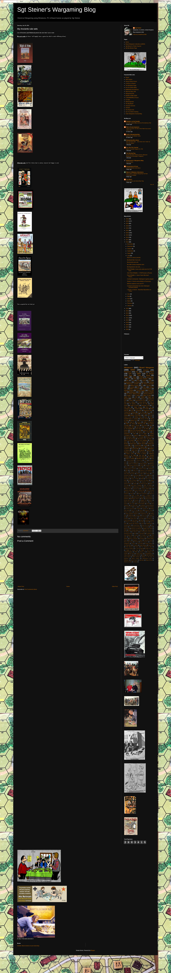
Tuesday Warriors (142, 402)
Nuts (135, 533)
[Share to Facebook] (38, 531)
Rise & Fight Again (128, 541)
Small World (140, 543)
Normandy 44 (129, 437)
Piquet (127, 77)
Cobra (148, 503)
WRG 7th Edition (148, 485)
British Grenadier (128, 501)
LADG (134, 377)
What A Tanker (134, 560)
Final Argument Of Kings (146, 472)
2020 (127, 232)
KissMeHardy (149, 523)
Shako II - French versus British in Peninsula (139, 281)
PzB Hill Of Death (130, 438)
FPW (134, 433)
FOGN (125, 387)
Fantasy (131, 400)
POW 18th (151, 452)
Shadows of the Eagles (135, 415)
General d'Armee (128, 390)
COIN (141, 377)
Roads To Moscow (132, 480)
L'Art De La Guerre (131, 83)
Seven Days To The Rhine (142, 428)
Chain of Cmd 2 (128, 417)
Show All (152, 184)
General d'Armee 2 (148, 393)
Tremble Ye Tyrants (149, 548)
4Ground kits (136, 488)
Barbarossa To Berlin (133, 383)
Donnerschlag (137, 445)
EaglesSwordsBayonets (139, 511)
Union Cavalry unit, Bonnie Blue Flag (135, 181)
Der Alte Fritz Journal (132, 147)
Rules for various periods (134, 257)
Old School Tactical (140, 476)
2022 (127, 228)
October (129, 248)
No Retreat (137, 382)
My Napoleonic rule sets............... (135, 267)
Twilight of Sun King (146, 550)
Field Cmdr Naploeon (139, 447)
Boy (128, 380)
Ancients (146, 370)
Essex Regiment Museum (132, 513)
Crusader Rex (145, 508)
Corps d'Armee (150, 506)
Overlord (136, 535)
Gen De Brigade (144, 413)
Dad (144, 372)
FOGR (144, 380)
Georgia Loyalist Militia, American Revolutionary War (138, 122)
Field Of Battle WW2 (129, 427)
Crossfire (138, 508)
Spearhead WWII (148, 410)
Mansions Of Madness (136, 528)
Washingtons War (138, 486)
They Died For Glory (143, 483)
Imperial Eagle (135, 448)
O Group (137, 395)
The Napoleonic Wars (146, 546)
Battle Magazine (144, 463)
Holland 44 (136, 435)
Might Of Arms (144, 475)
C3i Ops (128, 99)
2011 (127, 317)
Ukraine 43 (142, 551)
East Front (135, 470)
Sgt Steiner (138, 28)
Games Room (133, 518)
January (129, 305)
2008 (127, 324)
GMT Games (129, 79)
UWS (129, 378)
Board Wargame (146, 368)
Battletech (126, 498)
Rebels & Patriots (141, 453)
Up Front (132, 553)
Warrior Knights (135, 558)
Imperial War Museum (134, 523)
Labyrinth (142, 450)
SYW (130, 373)
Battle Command (134, 388)
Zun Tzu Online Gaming (132, 111)
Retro (125, 480)
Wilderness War (141, 423)
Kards (142, 523)
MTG (151, 526)
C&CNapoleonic (144, 501)
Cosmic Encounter (130, 508)
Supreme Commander (147, 481)
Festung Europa (134, 472)
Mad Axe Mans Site (131, 91)
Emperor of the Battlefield (146, 470)
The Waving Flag (130, 153)
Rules (139, 375)
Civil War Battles (140, 503)
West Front (128, 488)
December (130, 244)
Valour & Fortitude (130, 458)
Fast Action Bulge (128, 447)
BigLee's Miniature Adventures (135, 172)
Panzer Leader (130, 453)
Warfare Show (141, 412)
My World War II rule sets (133, 260)
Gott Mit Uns (149, 518)
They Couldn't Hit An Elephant (138, 456)
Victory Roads (139, 553)
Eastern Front (150, 511)
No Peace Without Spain (133, 393)
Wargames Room (128, 486)
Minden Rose (134, 420)
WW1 (138, 387)
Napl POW (149, 450)
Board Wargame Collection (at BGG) (135, 44)
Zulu (153, 458)
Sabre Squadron (144, 541)
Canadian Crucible (149, 465)
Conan (135, 506)
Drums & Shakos (128, 511)
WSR (143, 555)
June (128, 294)
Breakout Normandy (133, 465)
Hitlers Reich (127, 397)
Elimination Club (145, 405)
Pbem (130, 375)
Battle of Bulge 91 (147, 495)
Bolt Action (144, 425)
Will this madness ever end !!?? (135, 283)
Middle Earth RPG (148, 528)
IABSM (142, 397)
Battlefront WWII (128, 496)
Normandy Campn (128, 533)
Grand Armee (127, 520)
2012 (127, 315)
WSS (135, 378)
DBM (151, 425)
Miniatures (128, 368)
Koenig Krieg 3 (144, 435)
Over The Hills (143, 403)
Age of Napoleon (142, 442)
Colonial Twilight (140, 390)
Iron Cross (146, 427)
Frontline (126, 518)
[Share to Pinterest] (40, 531)
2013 (127, 313)
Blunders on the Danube (133, 121)
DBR (127, 470)
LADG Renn (135, 450)
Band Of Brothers (143, 493)
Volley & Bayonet (128, 555)
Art (136, 493)
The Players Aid (130, 109)
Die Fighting (135, 413)
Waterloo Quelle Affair (149, 486)
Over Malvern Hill (128, 535)
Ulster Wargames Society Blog (134, 113)
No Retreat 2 (127, 531)
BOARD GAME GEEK (131, 95)
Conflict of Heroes (134, 405)
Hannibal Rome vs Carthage (131, 418)
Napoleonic (127, 372)
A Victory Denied (130, 460)
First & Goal (144, 515)
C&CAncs (148, 385)
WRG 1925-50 (137, 555)
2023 (127, 226)
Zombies (135, 561)
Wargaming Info (130, 93)
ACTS (145, 460)
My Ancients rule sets (132, 262)
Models (150, 475)
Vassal (148, 375)
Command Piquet (142, 468)
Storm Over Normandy (135, 430)
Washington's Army (147, 558)
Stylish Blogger (143, 545)
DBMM (139, 373)
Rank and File (148, 478)
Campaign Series (128, 408)
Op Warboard (149, 533)
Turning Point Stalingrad (130, 412)
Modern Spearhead (128, 476)
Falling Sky (130, 515)
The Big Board (129, 103)
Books (145, 417)
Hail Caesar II (135, 520)
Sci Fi (151, 541)
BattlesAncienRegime (138, 496)
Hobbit (146, 521)
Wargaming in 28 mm (132, 166)
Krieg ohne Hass (146, 525)
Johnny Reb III (140, 473)
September (130, 251)
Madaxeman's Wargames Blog (134, 160)
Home (68, 586)
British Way (149, 407)
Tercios (137, 546)
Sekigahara (126, 543)
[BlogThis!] (35, 531)
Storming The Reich (134, 481)
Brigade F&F (144, 500)
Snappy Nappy (148, 543)
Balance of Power (140, 462)
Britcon (150, 500)
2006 (127, 329)
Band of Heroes (135, 425)
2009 (127, 322)
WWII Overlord (136, 556)
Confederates (142, 506)
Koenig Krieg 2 (127, 525)
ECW (151, 445)
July (128, 255)
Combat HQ (137, 408)
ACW (150, 380)
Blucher (148, 412)
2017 (127, 239)
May (128, 296)
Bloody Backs (149, 498)
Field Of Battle (145, 408)
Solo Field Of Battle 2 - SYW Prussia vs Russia (139, 273)
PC (142, 385)
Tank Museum (129, 546)
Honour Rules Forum (131, 81)
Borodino (137, 500)
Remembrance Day (140, 400)
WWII (132, 370)
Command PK (129, 506)
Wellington (126, 560)
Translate (137, 360)
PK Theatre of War (144, 535)
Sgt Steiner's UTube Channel (133, 46)
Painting (151, 382)
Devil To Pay (134, 510)
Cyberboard (151, 468)
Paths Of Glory (147, 395)
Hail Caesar (139, 427)
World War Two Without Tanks (133, 136)
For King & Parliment (132, 516)
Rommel (136, 541)
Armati (131, 493)
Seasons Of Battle (149, 392)
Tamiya (135, 483)
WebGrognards (130, 101)
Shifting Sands (138, 417)
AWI (136, 397)
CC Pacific (147, 432)
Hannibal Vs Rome (149, 520)
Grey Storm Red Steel (129, 473)
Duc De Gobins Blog (131, 87)
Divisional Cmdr (148, 510)
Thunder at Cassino (128, 548)
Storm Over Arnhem (129, 440)
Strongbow (135, 545)
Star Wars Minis (127, 545)
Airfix (147, 491)
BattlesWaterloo (148, 496)
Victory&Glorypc (148, 553)
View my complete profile (140, 34)
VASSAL (128, 107)
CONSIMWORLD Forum (132, 97)
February (129, 303)
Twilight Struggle (138, 407)
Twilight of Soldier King (132, 550)
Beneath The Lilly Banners (136, 432)
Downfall (145, 445)
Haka (142, 520)
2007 (127, 327)
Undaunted (151, 456)
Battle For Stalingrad (133, 463)
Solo (137, 372)
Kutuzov (148, 473)
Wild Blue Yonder (141, 458)
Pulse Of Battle (135, 478)
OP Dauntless (141, 533)
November (130, 246)
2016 (127, 242)
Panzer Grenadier (139, 437)
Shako (144, 382)
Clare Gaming (129, 466)
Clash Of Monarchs (147, 466)
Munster (152, 435)
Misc (152, 378)
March (129, 301)
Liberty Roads (136, 475)
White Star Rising (130, 423)
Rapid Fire (132, 422)
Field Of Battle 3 (143, 378)
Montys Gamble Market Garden (135, 530)
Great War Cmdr (135, 398)
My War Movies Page (131, 48)
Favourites (137, 515)
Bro (144, 415)
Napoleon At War (128, 452)
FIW (151, 417)
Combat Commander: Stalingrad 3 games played (140, 279)
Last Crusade (145, 526)
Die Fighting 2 (133, 403)
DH (130, 470)
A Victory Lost (139, 460)
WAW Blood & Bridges (136, 485)
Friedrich (150, 516)
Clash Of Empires (138, 466)
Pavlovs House (142, 536)
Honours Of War (144, 418)
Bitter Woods (142, 443)
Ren (130, 540)
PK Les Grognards (144, 420)
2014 (127, 311)
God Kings (141, 518)
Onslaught (149, 476)
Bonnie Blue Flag (128, 500)
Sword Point (151, 545)
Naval (136, 452)
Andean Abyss (133, 443)
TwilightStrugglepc (128, 551)
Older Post (115, 586)
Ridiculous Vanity (148, 540)
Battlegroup (133, 392)
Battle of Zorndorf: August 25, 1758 (134, 149)
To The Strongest (139, 548)
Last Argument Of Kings (134, 526)
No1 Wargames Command (146, 531)
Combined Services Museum (147, 505)
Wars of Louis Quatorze (132, 127)
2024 (127, 223)
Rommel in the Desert (144, 480)
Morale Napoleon (148, 530)
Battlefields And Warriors (132, 89)
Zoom (148, 458)
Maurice (144, 398)
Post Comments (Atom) (31, 589)
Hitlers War (141, 521)
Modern (126, 377)
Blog (142, 498)
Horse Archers (129, 162)
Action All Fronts (150, 490)
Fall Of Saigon (143, 433)
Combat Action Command (130, 468)
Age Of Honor (140, 491)
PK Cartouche (143, 452)
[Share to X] (37, 531)
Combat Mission (146, 388)
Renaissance (127, 382)
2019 (127, 235)
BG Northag (131, 462)
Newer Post (21, 586)
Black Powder (134, 385)
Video (144, 387)
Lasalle (132, 387)
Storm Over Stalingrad (141, 440)
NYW (132, 410)
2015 (127, 308)
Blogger (93, 950)
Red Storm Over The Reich (145, 438)
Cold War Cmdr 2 (135, 505)
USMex (136, 551)
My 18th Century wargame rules (135, 264)
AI (151, 488)
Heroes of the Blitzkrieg (131, 521)
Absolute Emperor (128, 490)
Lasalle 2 (129, 395)
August (129, 253)
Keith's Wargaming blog (133, 134)
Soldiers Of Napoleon (148, 422)
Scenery (139, 422)
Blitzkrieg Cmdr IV (135, 498)
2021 (127, 230)
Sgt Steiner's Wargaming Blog (56, 9)
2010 (127, 320)
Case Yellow (132, 503)
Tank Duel (141, 455)
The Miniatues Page (131, 85)
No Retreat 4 (135, 531)
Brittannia (136, 501)
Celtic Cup (149, 415)
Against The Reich (130, 491)
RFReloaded (139, 410)
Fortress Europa (142, 516)
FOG (138, 380)
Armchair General (130, 105)
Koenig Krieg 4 (136, 525)
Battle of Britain (135, 495)
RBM (142, 478)
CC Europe (150, 373)
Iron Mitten (129, 179)
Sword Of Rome (128, 483)
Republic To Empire (137, 540)
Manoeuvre (126, 528)
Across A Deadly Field (139, 490)
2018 (127, 237)
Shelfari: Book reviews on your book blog (28, 945)
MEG (140, 392)
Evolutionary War (144, 513)
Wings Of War (149, 560)
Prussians (142, 538)
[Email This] (33, 531)
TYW (133, 380)
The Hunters (132, 442)
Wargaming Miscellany (132, 140)
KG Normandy (144, 448)
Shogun (133, 543)
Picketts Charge (150, 437)
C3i (131, 445)
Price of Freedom (134, 538)
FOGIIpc (126, 472)
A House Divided (145, 488)
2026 (127, 219)
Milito (125, 530)
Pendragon (126, 478)
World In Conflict (128, 561)
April (128, 298)
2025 (127, 221)
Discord (141, 510)
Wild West (141, 560)
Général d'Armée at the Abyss (133, 168)
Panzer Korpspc (132, 536)
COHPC (142, 465)
